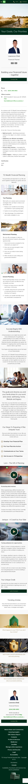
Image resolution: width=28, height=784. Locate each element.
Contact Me (14, 79)
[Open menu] (3, 1)
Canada (14, 765)
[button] (12, 442)
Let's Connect (14, 591)
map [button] (5, 98)
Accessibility (14, 754)
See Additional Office (13, 101)
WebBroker (14, 742)
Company (14, 737)
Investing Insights (14, 732)
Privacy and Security (14, 749)
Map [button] (20, 714)
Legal (14, 752)
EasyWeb (14, 744)
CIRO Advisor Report (14, 734)
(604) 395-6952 (12, 90)
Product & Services (14, 739)
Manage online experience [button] (14, 747)
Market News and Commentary (14, 729)
